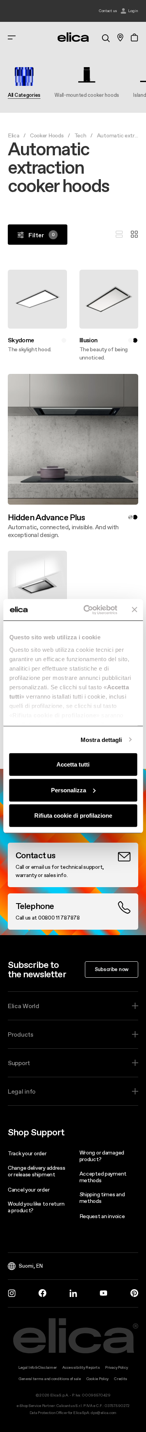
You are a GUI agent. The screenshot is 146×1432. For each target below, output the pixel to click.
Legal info (21, 1091)
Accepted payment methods (103, 1177)
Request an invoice (102, 1216)
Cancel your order (28, 1190)
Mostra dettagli (101, 739)
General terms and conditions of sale (50, 1378)
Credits (120, 1378)
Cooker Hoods (47, 135)
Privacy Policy (116, 1367)
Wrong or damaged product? (102, 1156)
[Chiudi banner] (134, 609)
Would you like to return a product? (36, 1207)
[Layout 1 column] (119, 234)
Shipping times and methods (102, 1197)
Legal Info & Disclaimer (37, 1367)
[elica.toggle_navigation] (12, 37)
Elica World (23, 1006)
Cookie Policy (97, 1378)
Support (19, 1062)
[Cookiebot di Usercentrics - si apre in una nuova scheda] (87, 610)
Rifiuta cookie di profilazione (73, 815)
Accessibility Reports (81, 1367)
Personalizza (68, 789)
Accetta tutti (73, 764)
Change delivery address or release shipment (36, 1171)
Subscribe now (111, 969)
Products (20, 1034)
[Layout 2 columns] (134, 234)
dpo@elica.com (103, 1412)
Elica (13, 135)
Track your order (27, 1153)
